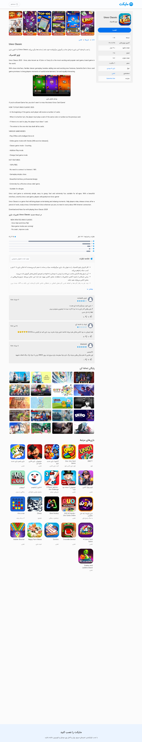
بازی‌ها (87, 40)
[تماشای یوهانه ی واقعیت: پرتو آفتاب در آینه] (19, 428)
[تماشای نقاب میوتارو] (19, 416)
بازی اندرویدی (111, 68)
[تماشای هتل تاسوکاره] (19, 403)
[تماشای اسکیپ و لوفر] (41, 403)
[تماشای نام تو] (19, 378)
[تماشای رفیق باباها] (41, 416)
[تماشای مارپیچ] (84, 403)
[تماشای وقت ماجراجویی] (62, 403)
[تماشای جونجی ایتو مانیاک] (84, 378)
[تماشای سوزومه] (62, 416)
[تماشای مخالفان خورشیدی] (41, 378)
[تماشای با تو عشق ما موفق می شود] (84, 428)
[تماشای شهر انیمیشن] (62, 390)
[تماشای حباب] (19, 390)
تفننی (113, 73)
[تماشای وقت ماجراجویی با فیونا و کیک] (62, 378)
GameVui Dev (110, 78)
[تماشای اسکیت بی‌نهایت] (84, 416)
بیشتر (91, 289)
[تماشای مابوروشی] (62, 428)
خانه (93, 40)
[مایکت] (126, 6)
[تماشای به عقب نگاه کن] (41, 390)
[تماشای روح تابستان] (84, 390)
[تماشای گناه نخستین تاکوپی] (41, 428)
